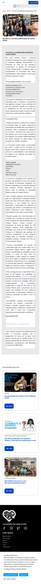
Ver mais (9, 406)
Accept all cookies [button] (10, 574)
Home (4, 11)
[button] (9, 579)
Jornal (4, 544)
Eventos (7, 393)
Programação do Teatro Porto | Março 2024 (20, 397)
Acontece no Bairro (21, 435)
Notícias (9, 11)
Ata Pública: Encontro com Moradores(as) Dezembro (15, 482)
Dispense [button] (24, 574)
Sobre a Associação (10, 435)
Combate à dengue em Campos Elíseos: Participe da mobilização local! (20, 439)
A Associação (6, 538)
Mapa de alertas (7, 536)
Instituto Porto (6, 546)
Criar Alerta (33, 2)
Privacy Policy (21, 569)
